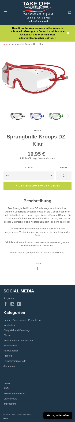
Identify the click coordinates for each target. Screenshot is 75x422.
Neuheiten (9, 325)
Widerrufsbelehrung (14, 393)
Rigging (7, 355)
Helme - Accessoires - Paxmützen (22, 320)
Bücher (7, 335)
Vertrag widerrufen (58, 415)
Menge (64, 167)
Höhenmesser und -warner (18, 340)
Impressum (9, 403)
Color (29, 167)
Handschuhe (10, 345)
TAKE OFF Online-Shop (21, 414)
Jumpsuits (9, 366)
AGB (6, 388)
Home (5, 44)
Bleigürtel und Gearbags (16, 330)
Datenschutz (10, 398)
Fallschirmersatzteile (14, 360)
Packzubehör (10, 350)
